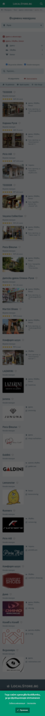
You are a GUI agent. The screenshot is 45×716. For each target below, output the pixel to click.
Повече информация (17, 703)
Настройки (31, 703)
